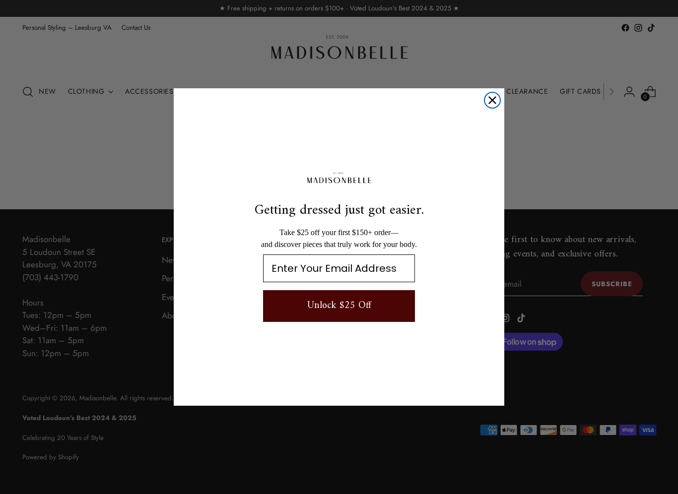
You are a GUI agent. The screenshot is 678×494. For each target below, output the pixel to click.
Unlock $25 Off (339, 305)
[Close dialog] (492, 100)
